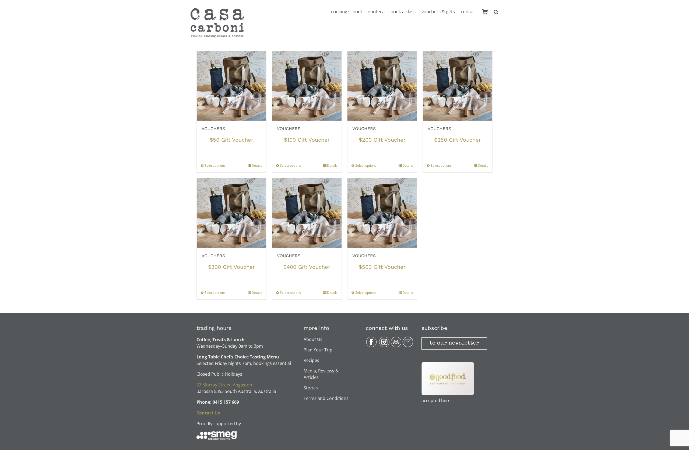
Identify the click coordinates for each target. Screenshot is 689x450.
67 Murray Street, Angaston (224, 385)
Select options (215, 165)
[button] (496, 14)
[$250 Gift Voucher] (457, 86)
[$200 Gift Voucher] (382, 86)
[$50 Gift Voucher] (231, 86)
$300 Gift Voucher (231, 267)
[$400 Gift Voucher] (307, 213)
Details (257, 165)
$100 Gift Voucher (307, 140)
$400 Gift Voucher (306, 267)
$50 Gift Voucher (231, 140)
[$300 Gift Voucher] (231, 213)
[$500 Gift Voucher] (382, 213)
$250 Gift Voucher (457, 140)
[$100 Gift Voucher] (307, 86)
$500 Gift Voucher (382, 267)
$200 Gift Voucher (382, 140)
